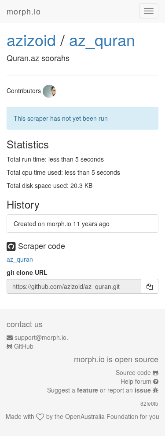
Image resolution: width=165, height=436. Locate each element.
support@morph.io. (41, 337)
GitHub (23, 346)
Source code (133, 372)
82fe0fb (149, 403)
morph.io (24, 11)
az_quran (102, 39)
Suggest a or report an (99, 390)
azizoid (31, 39)
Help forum (136, 381)
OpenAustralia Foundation (101, 416)
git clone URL (27, 272)
